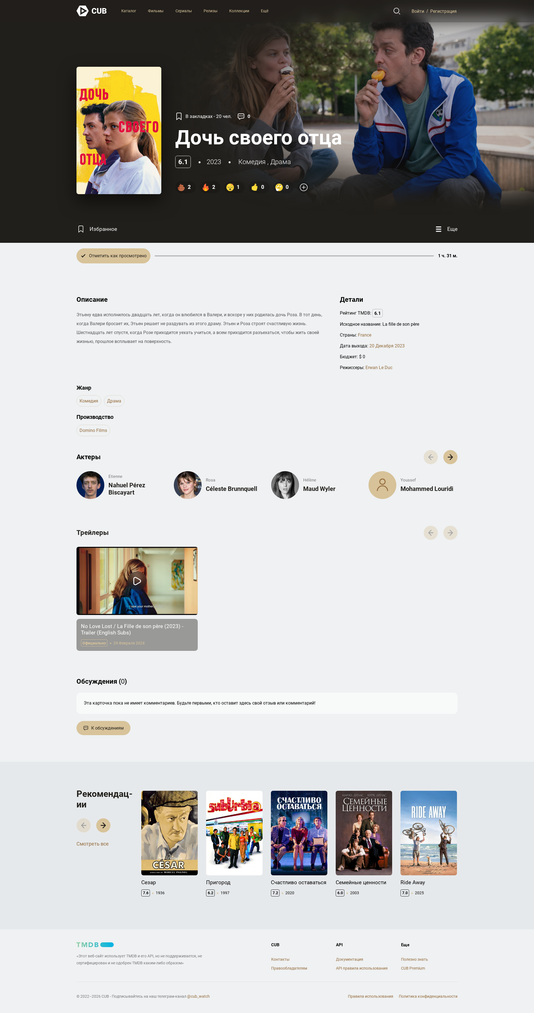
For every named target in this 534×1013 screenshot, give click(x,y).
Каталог (128, 11)
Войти (418, 11)
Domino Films (93, 430)
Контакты (280, 959)
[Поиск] (397, 11)
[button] (450, 457)
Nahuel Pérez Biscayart (126, 489)
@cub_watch (198, 996)
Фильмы (156, 11)
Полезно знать (414, 959)
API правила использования (362, 968)
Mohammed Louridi (426, 488)
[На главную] (91, 11)
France (364, 335)
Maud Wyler (319, 488)
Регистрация (443, 11)
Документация (349, 959)
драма (280, 162)
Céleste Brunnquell (231, 488)
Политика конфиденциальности (428, 996)
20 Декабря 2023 (387, 346)
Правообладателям (289, 968)
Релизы (210, 11)
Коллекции (239, 11)
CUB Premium (413, 968)
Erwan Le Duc (378, 367)
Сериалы (183, 11)
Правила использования (370, 996)
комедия (252, 162)
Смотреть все (92, 844)
